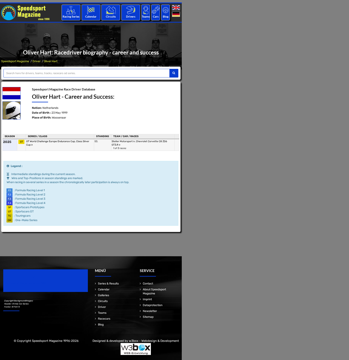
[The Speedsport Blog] (166, 10)
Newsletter (150, 311)
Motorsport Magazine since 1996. (26, 283)
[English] (176, 7)
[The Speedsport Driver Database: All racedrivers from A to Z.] (130, 10)
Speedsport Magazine (15, 61)
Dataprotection (152, 305)
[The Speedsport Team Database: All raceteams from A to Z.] (145, 10)
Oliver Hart (50, 61)
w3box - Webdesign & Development (154, 341)
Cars (156, 16)
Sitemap (148, 317)
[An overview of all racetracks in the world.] (111, 10)
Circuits (111, 16)
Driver (36, 61)
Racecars (104, 318)
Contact (148, 283)
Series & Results (108, 283)
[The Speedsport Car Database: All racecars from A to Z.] (156, 10)
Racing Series (71, 16)
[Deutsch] (176, 14)
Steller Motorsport (122, 141)
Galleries (103, 295)
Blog (165, 16)
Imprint (147, 299)
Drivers (130, 16)
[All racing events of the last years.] (91, 10)
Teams (146, 16)
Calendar (91, 16)
